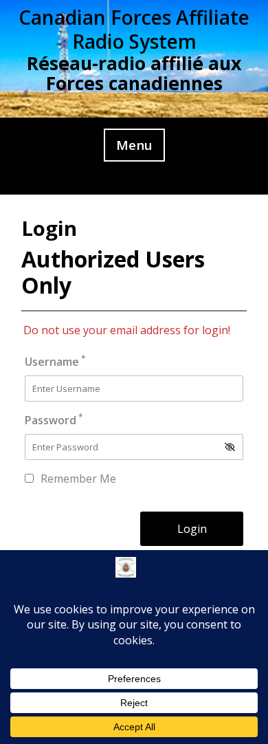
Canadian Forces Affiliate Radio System (134, 29)
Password (54, 420)
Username (55, 361)
